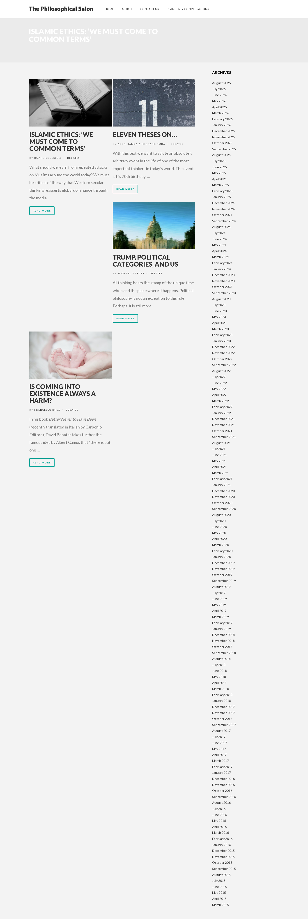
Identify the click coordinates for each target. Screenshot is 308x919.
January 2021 (221, 485)
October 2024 (222, 215)
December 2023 (223, 275)
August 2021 (221, 443)
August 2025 (221, 155)
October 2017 (222, 719)
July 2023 (218, 305)
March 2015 (220, 905)
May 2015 (219, 892)
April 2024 (219, 251)
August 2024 (221, 227)
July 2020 (218, 521)
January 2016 (221, 845)
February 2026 (222, 119)
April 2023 (219, 323)
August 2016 (221, 802)
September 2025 (224, 149)
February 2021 (222, 479)
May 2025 (219, 173)
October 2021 (222, 431)
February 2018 (222, 695)
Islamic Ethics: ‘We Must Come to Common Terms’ (61, 141)
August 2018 (221, 659)
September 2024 (224, 221)
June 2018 (219, 671)
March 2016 (220, 832)
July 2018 (218, 665)
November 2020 (223, 497)
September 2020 (224, 509)
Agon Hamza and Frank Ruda (141, 144)
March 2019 (220, 617)
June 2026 (219, 95)
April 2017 (219, 755)
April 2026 (219, 107)
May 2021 (219, 461)
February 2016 (222, 839)
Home (109, 9)
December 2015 (223, 850)
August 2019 (221, 587)
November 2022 (223, 353)
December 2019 (223, 563)
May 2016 (219, 820)
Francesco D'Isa (47, 409)
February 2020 (222, 551)
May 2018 (219, 677)
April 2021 (219, 467)
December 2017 (223, 707)
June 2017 (219, 743)
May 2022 (219, 389)
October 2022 (222, 359)
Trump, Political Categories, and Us (145, 260)
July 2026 (218, 89)
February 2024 (222, 263)
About (127, 9)
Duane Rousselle (48, 158)
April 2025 (219, 179)
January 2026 (221, 125)
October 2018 (222, 647)
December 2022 (223, 347)
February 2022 (222, 407)
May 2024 (219, 245)
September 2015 (224, 869)
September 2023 (224, 293)
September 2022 (224, 365)
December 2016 (223, 779)
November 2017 (223, 713)
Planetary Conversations (188, 9)
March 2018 (220, 689)
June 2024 (219, 239)
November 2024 (223, 209)
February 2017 (222, 767)
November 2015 (223, 857)
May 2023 (219, 317)
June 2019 (219, 599)
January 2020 (221, 557)
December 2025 (223, 131)
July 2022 (218, 377)
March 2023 (220, 329)
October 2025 (222, 143)
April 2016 (219, 827)
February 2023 (222, 335)
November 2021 (223, 425)
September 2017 (224, 725)
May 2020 (219, 533)
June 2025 (219, 167)
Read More (42, 210)
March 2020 (220, 545)
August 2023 (221, 299)
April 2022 (219, 395)
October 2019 (222, 575)
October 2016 (222, 790)
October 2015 (222, 862)
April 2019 (219, 611)
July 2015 (218, 880)
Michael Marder (131, 273)
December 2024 (223, 203)
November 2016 (223, 785)
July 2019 (218, 593)
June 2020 (219, 527)
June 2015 (219, 887)
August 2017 (221, 730)
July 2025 (218, 161)
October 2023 (222, 287)
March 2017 (220, 760)
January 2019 (221, 629)
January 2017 (221, 772)
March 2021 (220, 473)
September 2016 (224, 797)
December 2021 (223, 419)
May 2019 (219, 605)
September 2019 (224, 581)
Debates (73, 158)
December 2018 (223, 635)
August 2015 (221, 875)
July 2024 (218, 233)
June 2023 (219, 311)
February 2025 (222, 191)
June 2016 (219, 815)
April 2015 (219, 899)
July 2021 (218, 449)
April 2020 (219, 539)
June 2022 (219, 383)
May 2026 (219, 101)
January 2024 (221, 269)
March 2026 (220, 113)
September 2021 (224, 437)
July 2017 (218, 737)
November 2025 (223, 137)
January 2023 (221, 341)
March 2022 (220, 401)
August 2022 (221, 371)
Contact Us (149, 9)
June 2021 (219, 455)
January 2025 (221, 197)
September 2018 (224, 653)
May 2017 (219, 749)
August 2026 (221, 83)
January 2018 (221, 700)
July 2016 (218, 809)
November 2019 (223, 569)
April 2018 (219, 683)
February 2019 (222, 623)
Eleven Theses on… (145, 134)
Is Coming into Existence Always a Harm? (62, 393)
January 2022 (221, 413)
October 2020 (222, 503)
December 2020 (223, 491)
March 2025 (220, 185)
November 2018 (223, 641)
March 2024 (220, 257)
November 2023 (223, 281)
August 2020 (221, 515)
